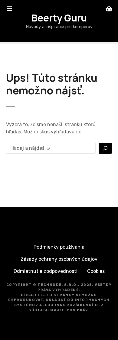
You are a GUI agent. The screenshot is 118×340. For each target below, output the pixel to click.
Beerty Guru (59, 18)
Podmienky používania (59, 247)
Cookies (96, 271)
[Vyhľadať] (105, 148)
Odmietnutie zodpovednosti (45, 271)
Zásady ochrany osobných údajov (59, 259)
